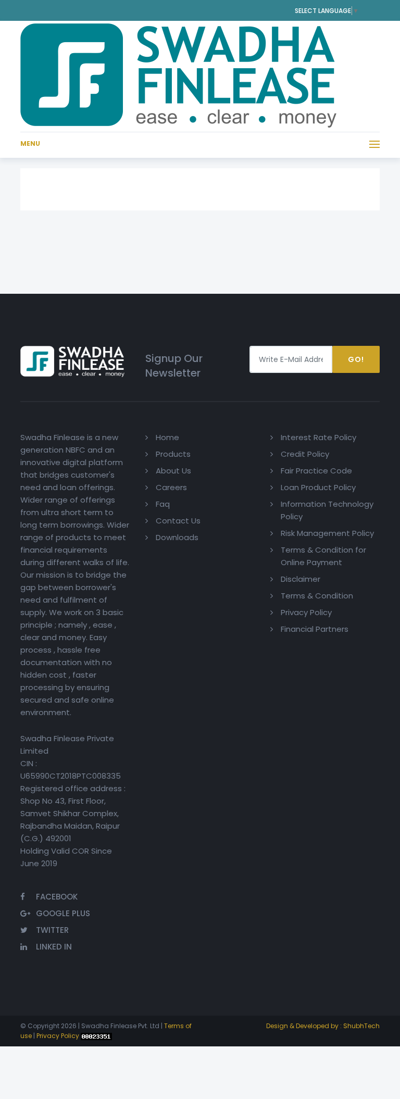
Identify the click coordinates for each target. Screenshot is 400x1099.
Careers (171, 487)
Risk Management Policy (327, 533)
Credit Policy (305, 453)
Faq (163, 503)
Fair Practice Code (316, 470)
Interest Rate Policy (318, 437)
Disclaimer (300, 578)
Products (173, 453)
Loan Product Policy (318, 487)
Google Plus (63, 913)
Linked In (54, 946)
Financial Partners (314, 628)
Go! (356, 359)
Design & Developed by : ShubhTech (323, 1025)
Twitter (52, 930)
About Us (173, 470)
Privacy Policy (306, 612)
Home (167, 437)
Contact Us (178, 520)
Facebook (57, 896)
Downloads (177, 537)
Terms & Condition (317, 595)
